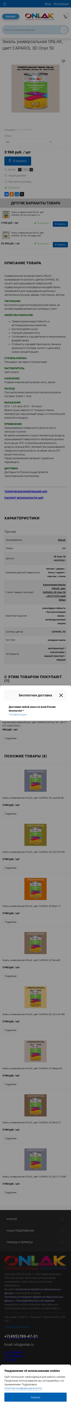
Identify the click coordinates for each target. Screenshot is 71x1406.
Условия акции (18, 714)
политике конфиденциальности (23, 1388)
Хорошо (35, 1397)
